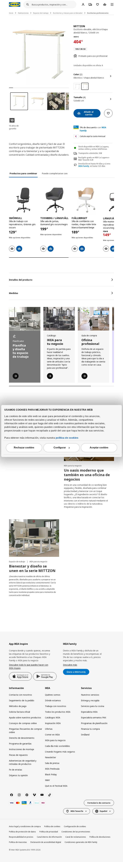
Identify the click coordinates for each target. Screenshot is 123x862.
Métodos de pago (18, 706)
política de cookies (67, 438)
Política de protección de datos (22, 831)
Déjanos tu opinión (18, 775)
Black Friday (51, 774)
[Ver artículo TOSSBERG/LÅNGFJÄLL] (54, 200)
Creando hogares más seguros (60, 751)
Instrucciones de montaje (21, 749)
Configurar (60, 447)
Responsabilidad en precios (21, 837)
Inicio (11, 13)
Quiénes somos (52, 694)
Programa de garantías (20, 743)
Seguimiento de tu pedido (21, 700)
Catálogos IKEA (52, 717)
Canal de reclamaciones (75, 837)
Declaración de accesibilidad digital (45, 842)
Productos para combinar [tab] (23, 173)
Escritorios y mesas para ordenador (68, 13)
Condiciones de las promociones (76, 831)
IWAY (47, 780)
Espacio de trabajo (40, 13)
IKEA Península (52, 768)
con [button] (93, 129)
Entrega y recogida (90, 700)
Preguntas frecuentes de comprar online (25, 730)
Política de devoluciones (100, 837)
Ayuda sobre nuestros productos (25, 717)
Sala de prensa (52, 763)
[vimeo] (34, 794)
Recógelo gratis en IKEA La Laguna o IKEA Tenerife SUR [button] (93, 158)
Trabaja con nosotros (55, 706)
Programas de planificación (94, 723)
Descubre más (70, 664)
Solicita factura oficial (19, 711)
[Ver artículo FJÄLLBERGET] (86, 200)
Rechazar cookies (24, 447)
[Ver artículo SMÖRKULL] (23, 200)
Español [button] (103, 811)
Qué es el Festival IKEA (56, 785)
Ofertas (48, 728)
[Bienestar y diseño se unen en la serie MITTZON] (34, 538)
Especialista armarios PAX (93, 717)
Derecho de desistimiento (21, 737)
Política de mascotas (18, 842)
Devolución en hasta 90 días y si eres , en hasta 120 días (94, 165)
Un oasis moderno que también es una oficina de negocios (87, 475)
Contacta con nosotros (20, 694)
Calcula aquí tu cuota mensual (92, 136)
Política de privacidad (48, 831)
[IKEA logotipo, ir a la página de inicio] (14, 4)
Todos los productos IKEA (57, 711)
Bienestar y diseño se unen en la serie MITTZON (32, 568)
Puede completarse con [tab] (55, 173)
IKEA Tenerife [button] (76, 811)
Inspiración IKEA (53, 723)
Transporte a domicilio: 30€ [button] (90, 153)
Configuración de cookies (75, 826)
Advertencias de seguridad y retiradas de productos (22, 762)
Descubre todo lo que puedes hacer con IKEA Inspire (28, 666)
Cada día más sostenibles (57, 746)
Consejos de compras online (23, 723)
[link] (77, 86)
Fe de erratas (15, 769)
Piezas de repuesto (18, 755)
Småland (85, 734)
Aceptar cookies (99, 447)
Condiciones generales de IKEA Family (81, 842)
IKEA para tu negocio (73, 465)
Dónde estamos (53, 700)
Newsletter (50, 757)
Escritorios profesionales (97, 13)
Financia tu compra (90, 728)
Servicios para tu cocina (92, 706)
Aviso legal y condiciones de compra (25, 826)
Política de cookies (52, 826)
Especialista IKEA (89, 711)
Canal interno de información (49, 837)
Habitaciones (23, 13)
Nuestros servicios (90, 694)
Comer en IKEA (52, 734)
